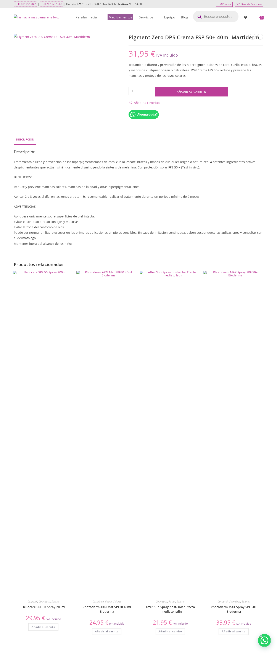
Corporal (32, 601)
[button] (144, 102)
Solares (56, 601)
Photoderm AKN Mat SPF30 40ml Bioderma (107, 609)
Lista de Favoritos (251, 4)
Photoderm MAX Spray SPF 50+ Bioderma (234, 609)
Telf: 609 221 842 (25, 4)
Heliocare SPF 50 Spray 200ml (43, 607)
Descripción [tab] (25, 139)
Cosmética (44, 601)
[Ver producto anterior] (253, 37)
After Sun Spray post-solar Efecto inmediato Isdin (170, 609)
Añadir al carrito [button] (43, 627)
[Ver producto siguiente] (260, 37)
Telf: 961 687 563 (51, 4)
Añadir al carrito (191, 92)
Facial (108, 601)
